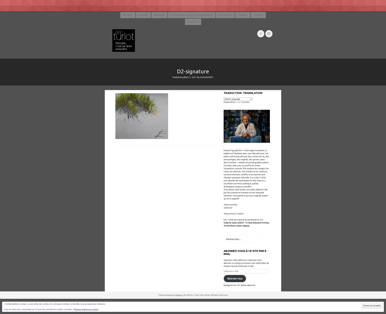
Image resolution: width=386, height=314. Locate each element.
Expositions (225, 15)
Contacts (193, 21)
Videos (258, 15)
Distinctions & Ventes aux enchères (191, 15)
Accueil (127, 15)
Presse (243, 15)
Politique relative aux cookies (85, 309)
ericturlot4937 (207, 77)
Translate (245, 102)
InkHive (179, 295)
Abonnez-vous (234, 278)
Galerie (143, 15)
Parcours (159, 15)
